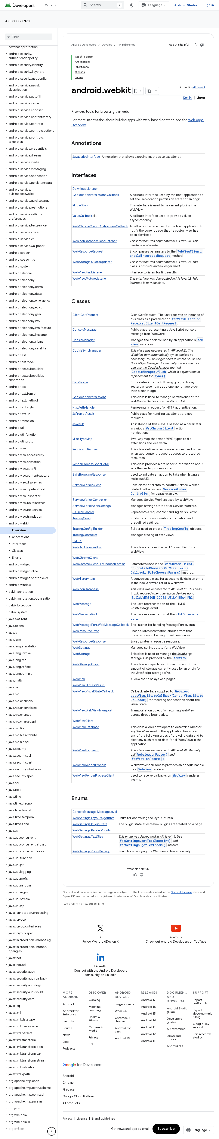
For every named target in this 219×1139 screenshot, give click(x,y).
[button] (28, 55)
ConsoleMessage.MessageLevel (95, 812)
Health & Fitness (94, 1018)
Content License (181, 892)
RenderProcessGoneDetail (91, 464)
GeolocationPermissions (89, 397)
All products (71, 1103)
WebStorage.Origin (86, 664)
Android (68, 1004)
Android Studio (185, 5)
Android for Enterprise (70, 1012)
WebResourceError (86, 631)
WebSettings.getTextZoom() (143, 845)
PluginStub (80, 205)
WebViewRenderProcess (89, 765)
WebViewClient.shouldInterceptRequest (166, 253)
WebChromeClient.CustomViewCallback (100, 226)
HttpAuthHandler (84, 407)
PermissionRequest (86, 449)
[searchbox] (28, 37)
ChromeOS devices (122, 1019)
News (66, 1035)
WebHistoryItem (84, 579)
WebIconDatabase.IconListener (95, 241)
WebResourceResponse (89, 641)
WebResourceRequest (88, 251)
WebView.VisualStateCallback (93, 691)
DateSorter (80, 382)
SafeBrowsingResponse (89, 474)
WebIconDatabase (86, 589)
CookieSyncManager (87, 350)
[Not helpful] (202, 45)
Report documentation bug (202, 1013)
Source (67, 1028)
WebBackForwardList (87, 547)
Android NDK (176, 1046)
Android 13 (148, 1027)
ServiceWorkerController (90, 500)
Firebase (68, 1089)
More (49, 5)
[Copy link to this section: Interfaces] (100, 175)
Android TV (122, 1038)
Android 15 (148, 1013)
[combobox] (102, 5)
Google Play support (201, 1025)
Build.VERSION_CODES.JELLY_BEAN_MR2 (162, 598)
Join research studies (202, 1035)
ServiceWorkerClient (87, 485)
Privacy (93, 1037)
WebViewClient (83, 721)
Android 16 (148, 1007)
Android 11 (148, 1041)
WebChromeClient (159, 428)
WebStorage (81, 654)
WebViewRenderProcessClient (93, 775)
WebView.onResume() (148, 759)
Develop (107, 45)
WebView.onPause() (152, 754)
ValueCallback (82, 216)
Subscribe (166, 1129)
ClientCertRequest (85, 315)
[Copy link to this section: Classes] (94, 301)
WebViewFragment (86, 750)
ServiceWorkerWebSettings (92, 506)
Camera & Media (95, 1028)
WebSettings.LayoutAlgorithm (93, 818)
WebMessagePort (85, 614)
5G (91, 1044)
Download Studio (174, 1037)
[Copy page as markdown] (149, 91)
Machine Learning (95, 1008)
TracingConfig (82, 518)
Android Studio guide (177, 1010)
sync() (160, 376)
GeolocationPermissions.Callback (96, 195)
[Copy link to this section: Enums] (92, 798)
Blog (66, 1042)
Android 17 (148, 1000)
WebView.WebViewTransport (92, 710)
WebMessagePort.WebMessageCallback (101, 625)
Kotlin (187, 98)
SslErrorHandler (83, 512)
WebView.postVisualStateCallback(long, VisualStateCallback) (167, 695)
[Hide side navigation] (51, 1131)
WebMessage (82, 604)
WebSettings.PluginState (90, 824)
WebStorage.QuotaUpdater (92, 262)
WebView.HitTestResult (89, 685)
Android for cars (123, 1029)
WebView (180, 658)
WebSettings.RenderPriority (92, 830)
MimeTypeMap (82, 439)
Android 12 (148, 1034)
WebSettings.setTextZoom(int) (145, 841)
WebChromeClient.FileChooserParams (99, 564)
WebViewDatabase (86, 727)
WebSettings (81, 648)
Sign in (209, 5)
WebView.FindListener (88, 272)
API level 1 (198, 87)
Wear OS (121, 1011)
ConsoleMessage (84, 329)
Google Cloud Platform (79, 1096)
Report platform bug (201, 1001)
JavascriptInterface (86, 157)
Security (68, 1021)
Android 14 (148, 1020)
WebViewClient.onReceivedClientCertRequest (166, 321)
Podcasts (69, 1048)
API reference (18, 21)
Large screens (124, 1004)
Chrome (68, 1083)
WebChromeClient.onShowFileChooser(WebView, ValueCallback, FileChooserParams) (162, 568)
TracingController (85, 535)
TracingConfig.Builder (88, 529)
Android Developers (83, 45)
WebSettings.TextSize (88, 836)
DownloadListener (85, 189)
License (82, 1118)
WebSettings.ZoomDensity (91, 851)
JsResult (78, 424)
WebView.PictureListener (90, 278)
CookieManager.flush (149, 372)
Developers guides (174, 1020)
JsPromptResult (83, 414)
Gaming (94, 1000)
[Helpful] (195, 45)
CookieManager (84, 340)
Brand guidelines (103, 1118)
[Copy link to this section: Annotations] (105, 143)
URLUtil (77, 541)
